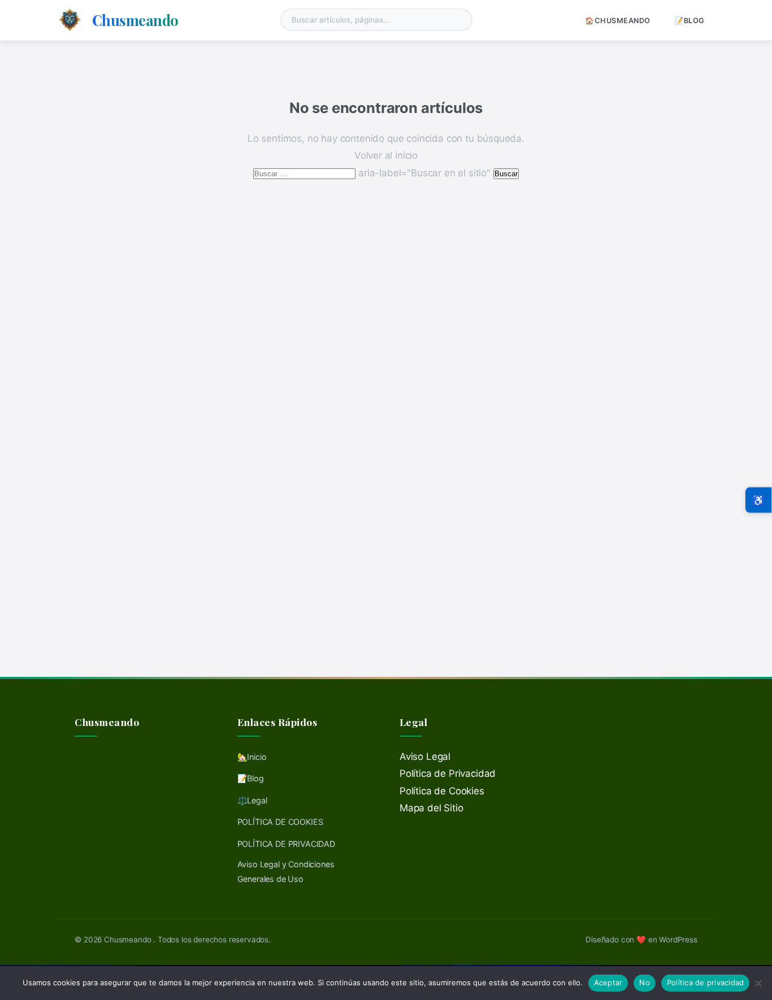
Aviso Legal (425, 756)
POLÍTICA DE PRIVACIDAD (286, 844)
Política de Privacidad (448, 773)
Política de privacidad (705, 982)
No (644, 982)
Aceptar (608, 982)
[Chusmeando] (70, 19)
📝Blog (689, 20)
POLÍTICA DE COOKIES (280, 822)
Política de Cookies (442, 791)
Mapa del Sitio (431, 808)
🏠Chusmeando (617, 20)
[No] (758, 983)
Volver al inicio (386, 155)
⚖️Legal (252, 800)
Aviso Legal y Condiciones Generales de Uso (286, 871)
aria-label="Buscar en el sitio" (373, 173)
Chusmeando (135, 19)
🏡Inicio (252, 757)
